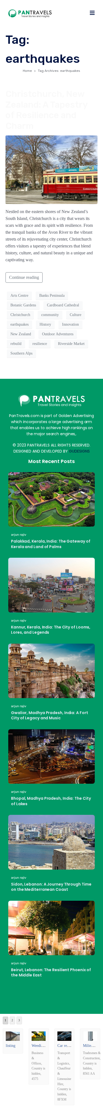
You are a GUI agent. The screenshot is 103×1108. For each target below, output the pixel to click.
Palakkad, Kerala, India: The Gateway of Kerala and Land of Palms (50, 543)
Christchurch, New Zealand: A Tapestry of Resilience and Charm (46, 110)
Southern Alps (21, 353)
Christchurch (20, 315)
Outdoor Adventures (57, 334)
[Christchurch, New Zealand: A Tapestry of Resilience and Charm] (51, 169)
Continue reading (24, 277)
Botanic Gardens (23, 305)
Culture (75, 315)
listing (10, 1046)
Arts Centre (19, 295)
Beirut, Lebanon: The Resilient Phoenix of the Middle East (51, 972)
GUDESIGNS (79, 451)
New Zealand (20, 334)
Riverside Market (71, 344)
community (50, 315)
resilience (39, 344)
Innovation (70, 324)
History (45, 324)
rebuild (15, 344)
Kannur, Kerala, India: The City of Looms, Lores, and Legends (50, 629)
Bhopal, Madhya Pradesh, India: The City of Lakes (51, 801)
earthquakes (19, 324)
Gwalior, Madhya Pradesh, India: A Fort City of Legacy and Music (49, 715)
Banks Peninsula (52, 295)
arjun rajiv (18, 535)
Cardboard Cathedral (63, 305)
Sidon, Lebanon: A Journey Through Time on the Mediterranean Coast (51, 886)
